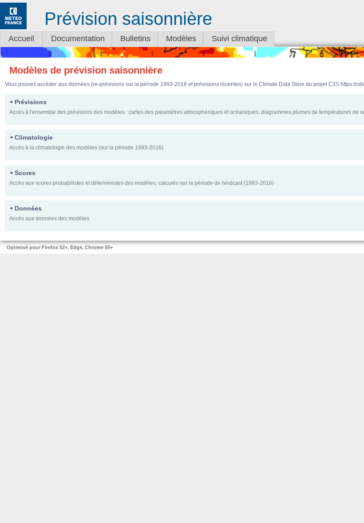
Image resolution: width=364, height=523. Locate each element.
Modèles (181, 38)
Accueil (21, 38)
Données (28, 208)
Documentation (78, 38)
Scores (25, 172)
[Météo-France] (13, 27)
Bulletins (135, 38)
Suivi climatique (239, 38)
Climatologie (34, 137)
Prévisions (31, 101)
